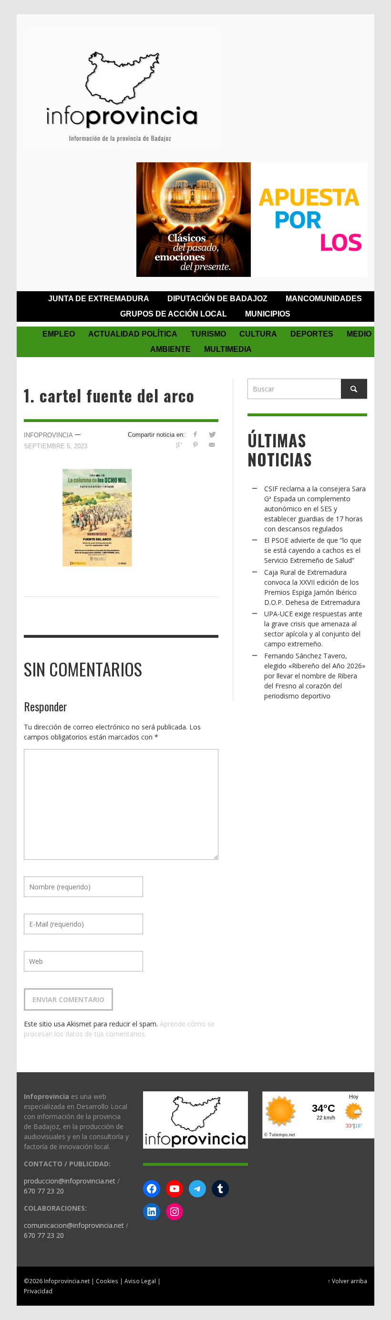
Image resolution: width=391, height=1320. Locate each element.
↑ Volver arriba (347, 1281)
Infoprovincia (48, 435)
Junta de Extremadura (98, 299)
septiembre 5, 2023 (55, 446)
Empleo (58, 334)
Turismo (208, 334)
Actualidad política (132, 334)
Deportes (311, 334)
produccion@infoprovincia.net (69, 1180)
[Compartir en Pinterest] (195, 445)
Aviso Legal (140, 1281)
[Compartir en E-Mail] (212, 445)
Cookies (107, 1281)
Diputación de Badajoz (217, 299)
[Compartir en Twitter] (212, 434)
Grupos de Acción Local (173, 314)
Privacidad (38, 1291)
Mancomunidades (324, 299)
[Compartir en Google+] (178, 445)
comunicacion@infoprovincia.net (74, 1225)
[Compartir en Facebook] (195, 434)
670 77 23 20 (44, 1190)
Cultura (258, 334)
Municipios (267, 314)
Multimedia (228, 349)
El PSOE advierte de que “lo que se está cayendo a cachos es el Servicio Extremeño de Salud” (312, 550)
